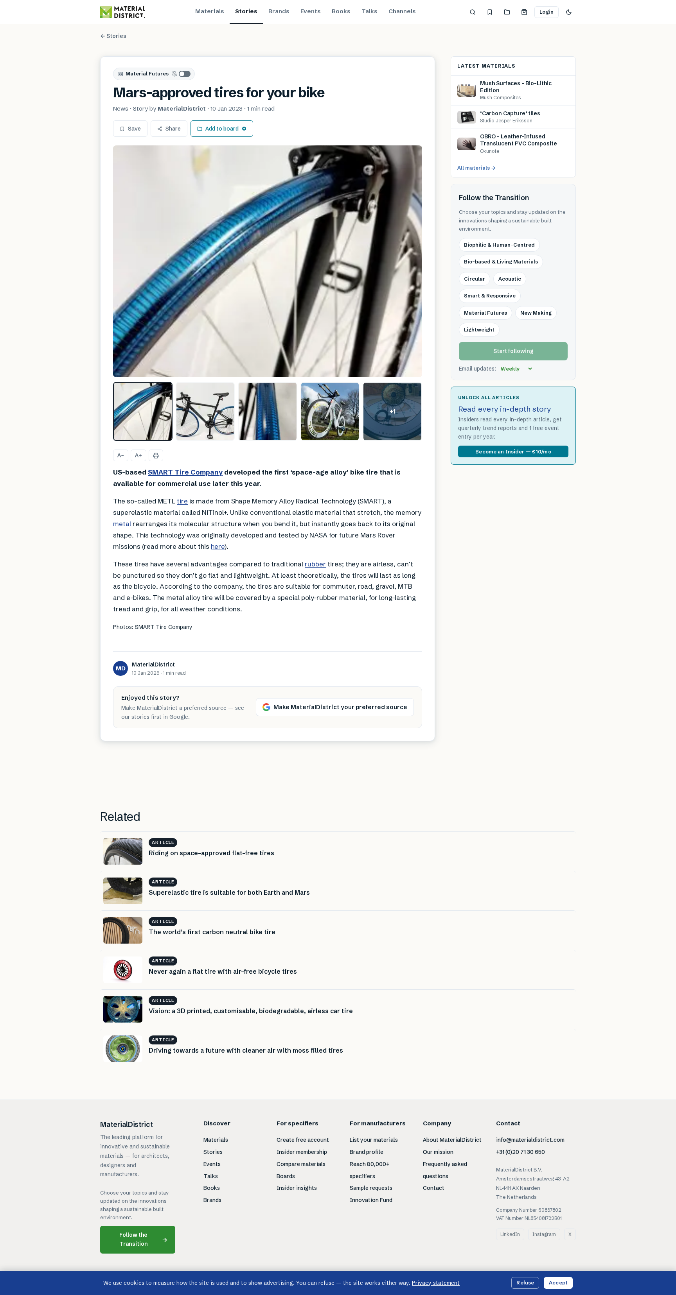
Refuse (525, 1282)
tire (182, 501)
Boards (286, 1176)
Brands (278, 11)
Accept (558, 1282)
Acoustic (509, 279)
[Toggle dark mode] (569, 12)
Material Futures (147, 73)
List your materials (374, 1139)
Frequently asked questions (445, 1170)
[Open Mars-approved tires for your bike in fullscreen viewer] (267, 261)
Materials (209, 11)
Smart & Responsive (490, 295)
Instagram (544, 1234)
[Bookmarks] (490, 12)
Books (341, 11)
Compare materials (301, 1164)
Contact (433, 1187)
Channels (402, 11)
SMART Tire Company (185, 472)
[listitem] (143, 411)
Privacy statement (436, 1282)
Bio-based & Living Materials (501, 261)
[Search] (473, 12)
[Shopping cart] (524, 12)
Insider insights (297, 1187)
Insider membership (302, 1151)
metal (122, 523)
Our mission (438, 1151)
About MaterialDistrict (452, 1139)
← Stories (113, 35)
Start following (513, 351)
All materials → (476, 168)
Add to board (222, 128)
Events (310, 11)
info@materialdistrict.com (530, 1139)
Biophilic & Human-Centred (499, 245)
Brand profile (366, 1151)
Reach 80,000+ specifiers (370, 1170)
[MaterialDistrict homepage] (122, 12)
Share (173, 128)
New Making (536, 313)
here (218, 546)
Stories (246, 11)
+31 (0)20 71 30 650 (520, 1151)
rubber (315, 564)
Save (134, 128)
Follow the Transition (143, 1239)
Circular (474, 279)
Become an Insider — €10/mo (513, 451)
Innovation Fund (371, 1200)
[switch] (181, 74)
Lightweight (479, 329)
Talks (369, 11)
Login (546, 12)
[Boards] (507, 12)
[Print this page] (156, 455)
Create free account (303, 1139)
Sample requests (371, 1187)
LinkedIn (510, 1234)
